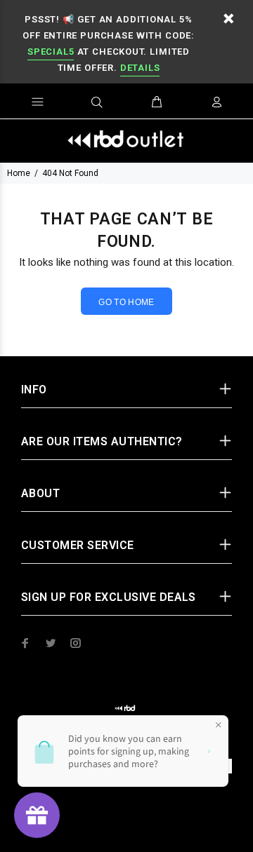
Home (18, 173)
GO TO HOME (126, 302)
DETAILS (140, 67)
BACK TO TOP (127, 821)
